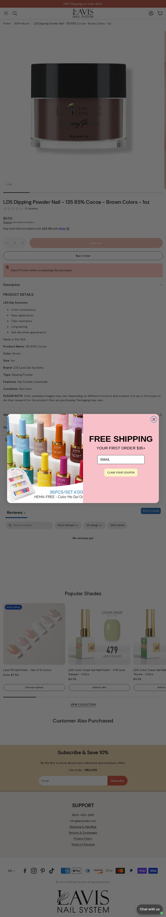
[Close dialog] (154, 419)
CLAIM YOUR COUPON (120, 472)
